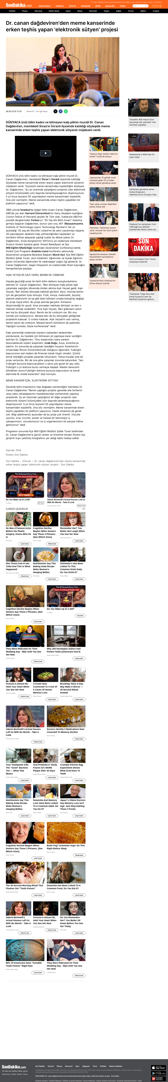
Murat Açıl (59, 254)
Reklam (13, 1074)
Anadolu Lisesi (39, 251)
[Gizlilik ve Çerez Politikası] (72, 1081)
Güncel (51, 1066)
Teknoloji (38, 11)
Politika (12, 11)
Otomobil (93, 11)
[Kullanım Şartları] (41, 1081)
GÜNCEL (60, 6)
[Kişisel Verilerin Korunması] (106, 1081)
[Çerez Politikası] (89, 1081)
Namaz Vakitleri (115, 1066)
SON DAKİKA (44, 6)
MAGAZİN (110, 6)
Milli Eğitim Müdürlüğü (19, 247)
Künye (25, 1074)
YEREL (123, 6)
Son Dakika (40, 1066)
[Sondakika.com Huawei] (158, 1078)
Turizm (131, 11)
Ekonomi (69, 1066)
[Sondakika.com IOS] (158, 1067)
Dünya (59, 1066)
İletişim (19, 1074)
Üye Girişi (156, 6)
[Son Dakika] (19, 5)
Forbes (35, 220)
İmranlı (55, 179)
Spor (78, 1066)
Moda (79, 11)
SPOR (97, 6)
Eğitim (143, 11)
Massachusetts (74, 223)
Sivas (45, 179)
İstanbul (25, 209)
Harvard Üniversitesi (37, 213)
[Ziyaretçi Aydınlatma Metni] (126, 1081)
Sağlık (118, 11)
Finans (25, 11)
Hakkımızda (6, 1074)
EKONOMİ (85, 6)
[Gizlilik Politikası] (55, 1081)
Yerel (95, 1066)
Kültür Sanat (54, 11)
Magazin (86, 1066)
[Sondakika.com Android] (158, 1073)
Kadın (68, 11)
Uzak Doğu (51, 343)
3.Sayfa (156, 11)
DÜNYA (72, 6)
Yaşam (106, 11)
